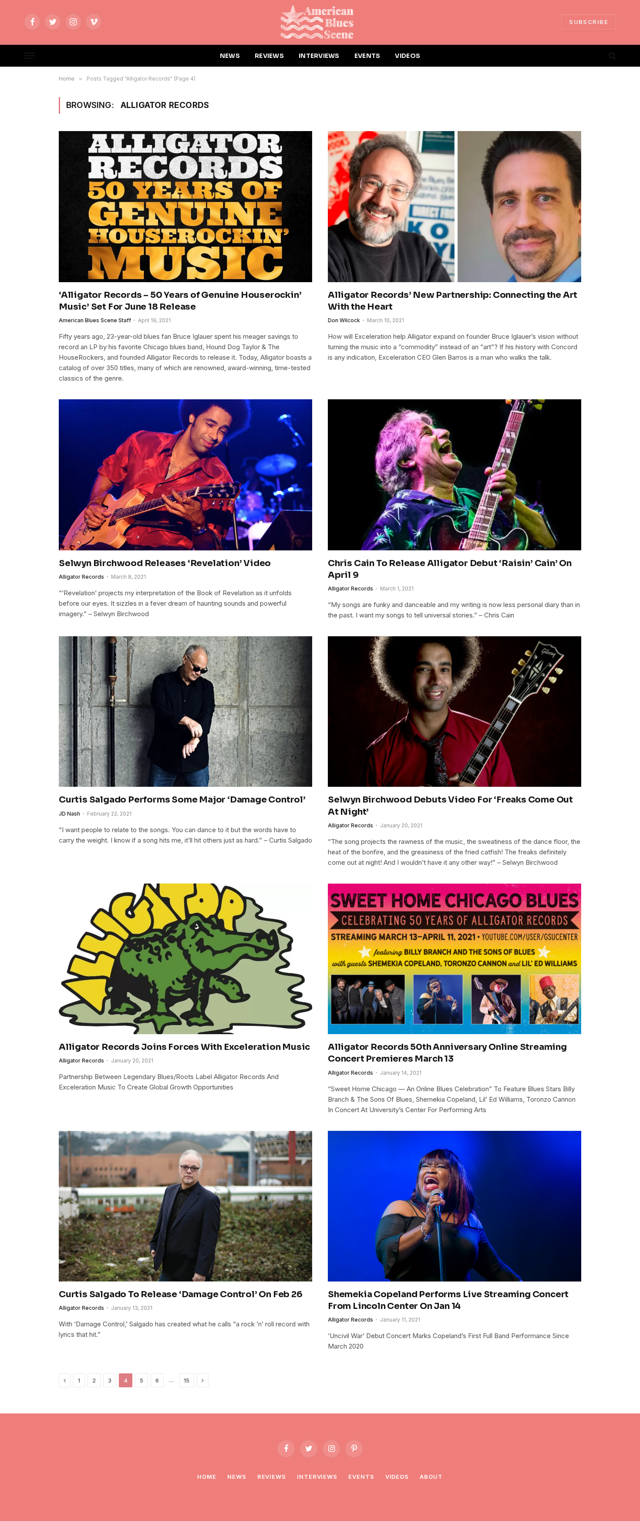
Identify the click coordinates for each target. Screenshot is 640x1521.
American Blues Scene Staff (95, 320)
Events (361, 1476)
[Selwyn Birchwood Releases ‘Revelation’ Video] (185, 474)
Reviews (271, 1476)
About (431, 1476)
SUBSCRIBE (588, 21)
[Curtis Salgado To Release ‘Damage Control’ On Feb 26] (185, 1206)
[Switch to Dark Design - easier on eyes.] (597, 56)
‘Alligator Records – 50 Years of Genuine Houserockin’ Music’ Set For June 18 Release (180, 301)
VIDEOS (407, 56)
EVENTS (367, 56)
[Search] (611, 56)
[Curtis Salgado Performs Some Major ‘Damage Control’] (185, 711)
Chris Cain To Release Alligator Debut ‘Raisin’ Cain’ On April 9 (450, 569)
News (236, 1476)
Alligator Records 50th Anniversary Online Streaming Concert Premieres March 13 (447, 1053)
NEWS (230, 56)
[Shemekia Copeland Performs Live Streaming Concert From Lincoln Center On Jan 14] (454, 1206)
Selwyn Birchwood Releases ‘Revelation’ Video (165, 563)
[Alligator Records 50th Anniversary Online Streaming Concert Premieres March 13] (454, 959)
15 (186, 1380)
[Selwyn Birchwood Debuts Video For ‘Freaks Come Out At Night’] (454, 711)
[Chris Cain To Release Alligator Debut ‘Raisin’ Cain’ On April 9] (454, 474)
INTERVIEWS (319, 56)
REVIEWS (269, 56)
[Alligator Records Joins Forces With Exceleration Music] (185, 959)
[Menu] (29, 56)
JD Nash (69, 813)
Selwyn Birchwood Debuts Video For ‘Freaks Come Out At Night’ (450, 805)
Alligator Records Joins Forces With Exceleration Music (184, 1047)
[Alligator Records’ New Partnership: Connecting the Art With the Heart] (454, 206)
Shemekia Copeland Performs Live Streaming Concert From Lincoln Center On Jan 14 (448, 1300)
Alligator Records (81, 576)
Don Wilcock (344, 320)
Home (206, 1476)
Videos (397, 1476)
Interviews (317, 1476)
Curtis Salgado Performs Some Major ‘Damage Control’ (182, 799)
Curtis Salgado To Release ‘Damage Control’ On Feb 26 (181, 1294)
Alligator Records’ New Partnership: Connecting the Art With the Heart (452, 301)
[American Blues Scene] (320, 22)
